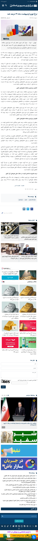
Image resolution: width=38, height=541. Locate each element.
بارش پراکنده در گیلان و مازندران (27, 498)
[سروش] (16, 526)
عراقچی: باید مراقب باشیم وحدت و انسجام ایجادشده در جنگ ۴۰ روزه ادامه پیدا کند (20, 424)
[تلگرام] (36, 526)
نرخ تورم (21, 200)
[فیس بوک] (10, 526)
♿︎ (34, 536)
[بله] (24, 526)
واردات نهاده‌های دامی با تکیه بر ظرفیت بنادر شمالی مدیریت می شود (19, 478)
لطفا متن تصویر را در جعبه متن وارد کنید (27, 380)
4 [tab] (2, 395)
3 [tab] (4, 395)
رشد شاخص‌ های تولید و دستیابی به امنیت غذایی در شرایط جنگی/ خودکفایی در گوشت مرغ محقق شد (19, 490)
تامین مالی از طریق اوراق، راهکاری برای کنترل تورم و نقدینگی (29, 238)
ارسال (3, 387)
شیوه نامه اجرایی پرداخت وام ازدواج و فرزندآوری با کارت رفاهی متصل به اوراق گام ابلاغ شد (18, 495)
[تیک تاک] (8, 526)
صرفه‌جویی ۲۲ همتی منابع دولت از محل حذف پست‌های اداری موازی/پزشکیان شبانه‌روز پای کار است (18, 481)
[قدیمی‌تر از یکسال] (28, 228)
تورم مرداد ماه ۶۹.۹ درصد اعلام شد (27, 505)
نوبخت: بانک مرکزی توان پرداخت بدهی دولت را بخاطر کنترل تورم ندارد (28, 257)
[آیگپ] (22, 526)
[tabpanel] (19, 413)
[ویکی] (2, 526)
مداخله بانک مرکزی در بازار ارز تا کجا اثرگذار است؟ (24, 487)
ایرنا (22, 5)
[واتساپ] (19, 528)
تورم (26, 200)
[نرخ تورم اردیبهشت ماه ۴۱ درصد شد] (19, 30)
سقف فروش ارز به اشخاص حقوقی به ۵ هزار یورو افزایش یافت (20, 485)
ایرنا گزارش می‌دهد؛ (32, 236)
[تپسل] (2, 268)
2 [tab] (6, 395)
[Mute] (24, 278)
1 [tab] (8, 395)
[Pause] (21, 278)
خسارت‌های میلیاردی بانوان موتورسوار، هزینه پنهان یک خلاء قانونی (19, 476)
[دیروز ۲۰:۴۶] (19, 409)
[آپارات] (27, 526)
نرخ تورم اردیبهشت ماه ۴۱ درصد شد (22, 14)
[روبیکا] (30, 526)
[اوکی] (5, 526)
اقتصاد (22, 186)
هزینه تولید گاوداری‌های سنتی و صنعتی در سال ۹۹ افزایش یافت (11, 237)
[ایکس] (33, 526)
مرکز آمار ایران (32, 200)
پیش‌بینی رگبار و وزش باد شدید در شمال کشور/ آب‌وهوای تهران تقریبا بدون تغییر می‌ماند (19, 501)
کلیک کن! (10, 277)
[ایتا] (19, 526)
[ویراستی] (13, 526)
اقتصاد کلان (17, 186)
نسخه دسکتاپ (19, 521)
